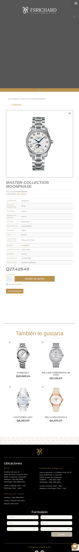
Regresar (16, 104)
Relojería (16, 99)
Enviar (61, 534)
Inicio (10, 99)
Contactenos (14, 291)
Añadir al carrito (35, 278)
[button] (76, 3)
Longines (25, 245)
